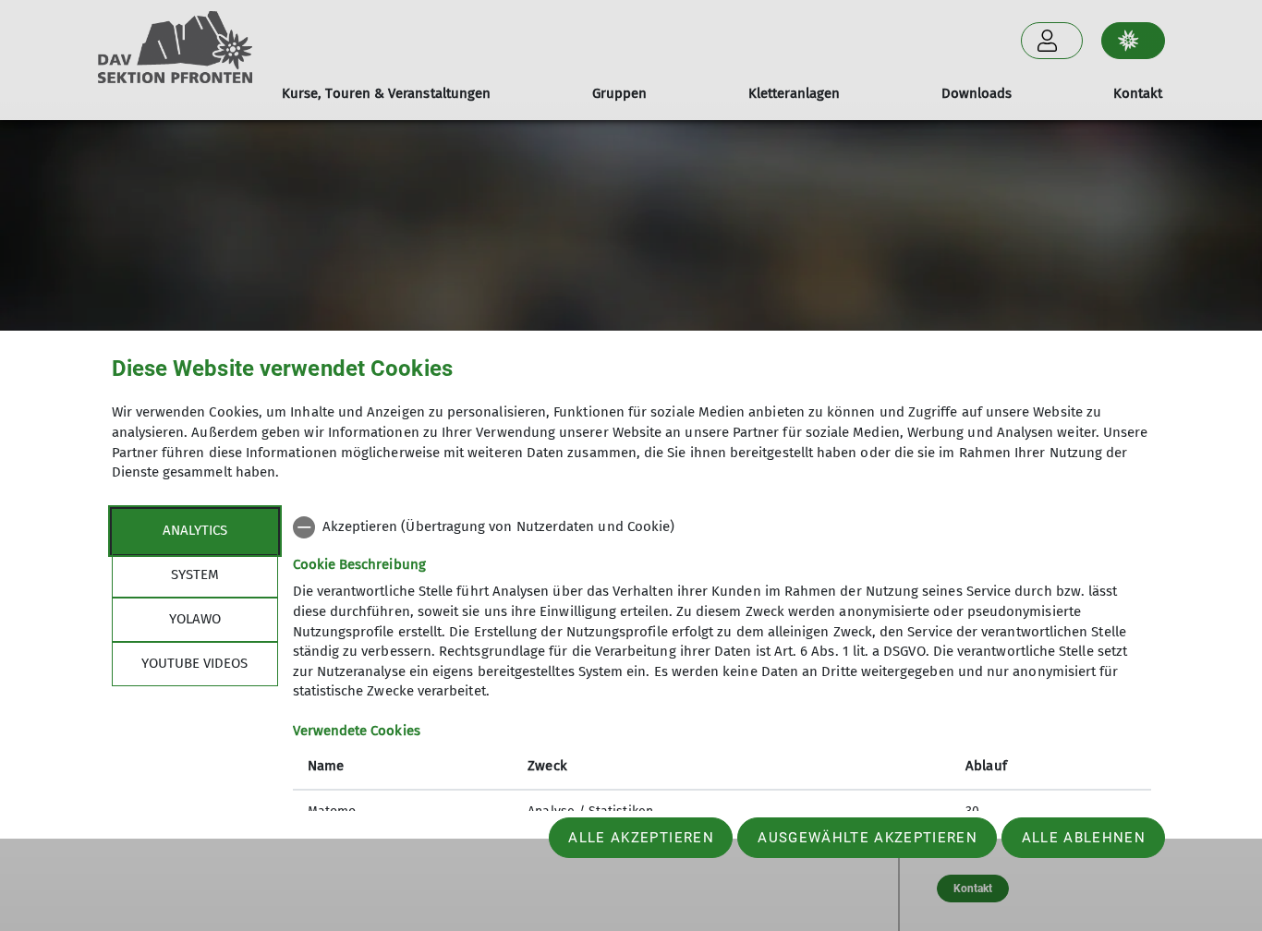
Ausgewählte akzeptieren (867, 837)
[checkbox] (722, 527)
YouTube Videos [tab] (194, 663)
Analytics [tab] (195, 530)
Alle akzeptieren (640, 837)
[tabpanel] (722, 671)
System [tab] (195, 574)
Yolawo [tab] (195, 619)
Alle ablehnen (1084, 837)
